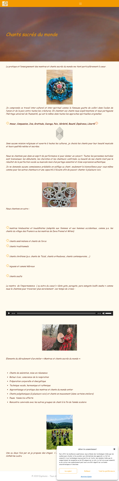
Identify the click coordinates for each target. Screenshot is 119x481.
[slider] (108, 313)
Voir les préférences (107, 471)
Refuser (87, 471)
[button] (114, 449)
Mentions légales (86, 477)
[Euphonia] (5, 3)
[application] (59, 313)
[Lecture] (9, 313)
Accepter (68, 471)
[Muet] (103, 313)
